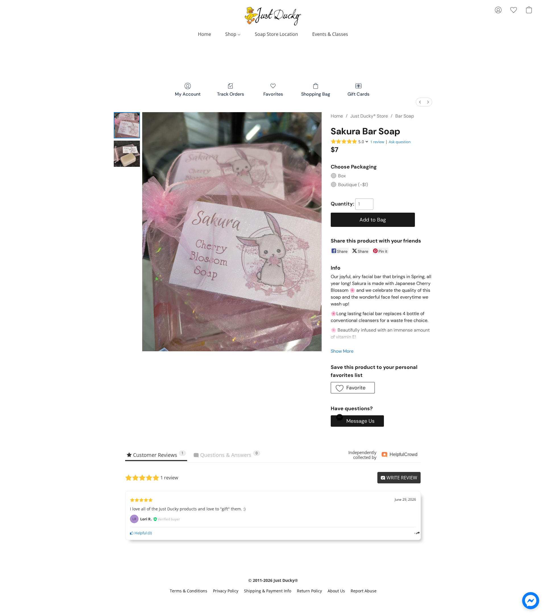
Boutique (353, 185)
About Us (336, 591)
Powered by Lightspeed (273, 600)
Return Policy (309, 591)
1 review (377, 141)
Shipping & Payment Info (267, 591)
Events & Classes (330, 34)
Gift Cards (358, 94)
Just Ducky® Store (369, 116)
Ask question (400, 141)
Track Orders (230, 94)
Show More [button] (342, 351)
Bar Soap (404, 116)
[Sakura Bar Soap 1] (127, 154)
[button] (273, 15)
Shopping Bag (315, 94)
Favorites (273, 94)
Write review (401, 478)
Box (342, 176)
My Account (187, 94)
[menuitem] (420, 102)
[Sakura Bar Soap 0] (127, 125)
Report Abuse (364, 591)
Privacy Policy (225, 591)
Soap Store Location (276, 34)
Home (204, 34)
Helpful (140, 532)
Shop (231, 34)
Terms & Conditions (188, 591)
